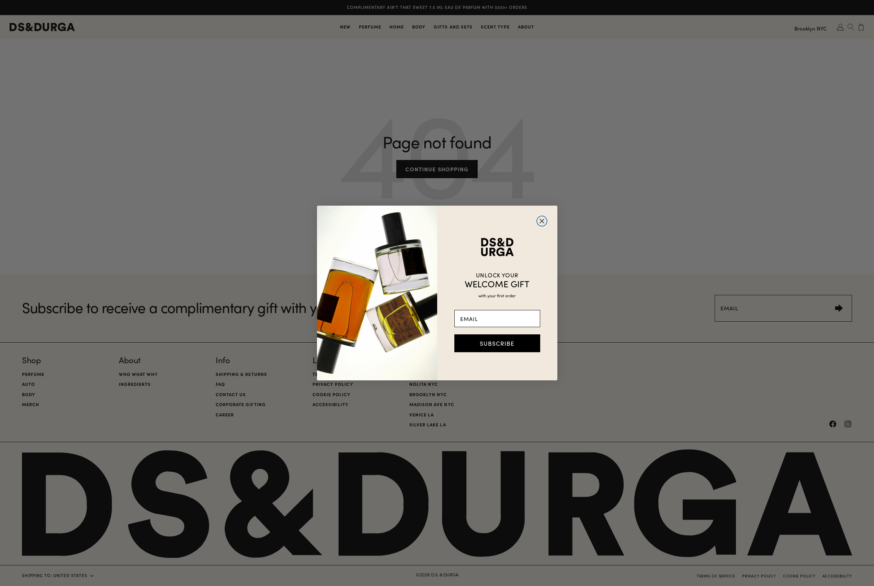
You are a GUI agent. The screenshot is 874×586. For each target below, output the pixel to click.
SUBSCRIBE (497, 343)
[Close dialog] (542, 221)
